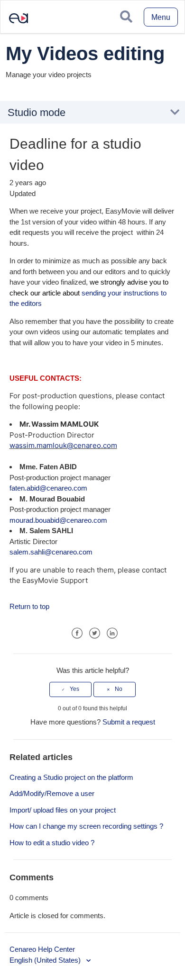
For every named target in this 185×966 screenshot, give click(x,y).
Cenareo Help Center (42, 949)
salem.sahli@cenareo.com (51, 552)
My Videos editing (85, 53)
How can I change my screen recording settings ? (86, 826)
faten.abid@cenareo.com (48, 488)
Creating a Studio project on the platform (71, 777)
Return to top (29, 606)
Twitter (95, 633)
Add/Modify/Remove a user (51, 793)
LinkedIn (112, 633)
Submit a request (128, 722)
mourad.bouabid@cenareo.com (58, 520)
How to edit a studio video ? (51, 843)
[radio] (70, 689)
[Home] (14, 25)
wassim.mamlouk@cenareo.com (63, 445)
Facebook (77, 633)
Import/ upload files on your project (62, 810)
